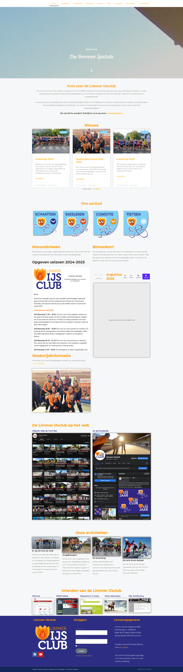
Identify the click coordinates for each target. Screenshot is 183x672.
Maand (138, 277)
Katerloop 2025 (126, 159)
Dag (125, 277)
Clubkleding (144, 3)
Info (108, 3)
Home (54, 3)
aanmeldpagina (114, 113)
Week (131, 277)
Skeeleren (78, 3)
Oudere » (97, 189)
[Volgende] (101, 275)
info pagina (123, 647)
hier (137, 658)
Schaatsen (65, 3)
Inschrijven (130, 3)
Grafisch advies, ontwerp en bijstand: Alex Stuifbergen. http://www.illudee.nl (55, 669)
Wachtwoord (81, 637)
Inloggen (118, 3)
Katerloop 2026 (44, 159)
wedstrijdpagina (38, 363)
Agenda (146, 277)
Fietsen (100, 3)
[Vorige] (96, 275)
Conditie (89, 3)
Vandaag (98, 278)
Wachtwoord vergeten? (84, 656)
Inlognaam (80, 629)
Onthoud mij (81, 646)
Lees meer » (39, 178)
